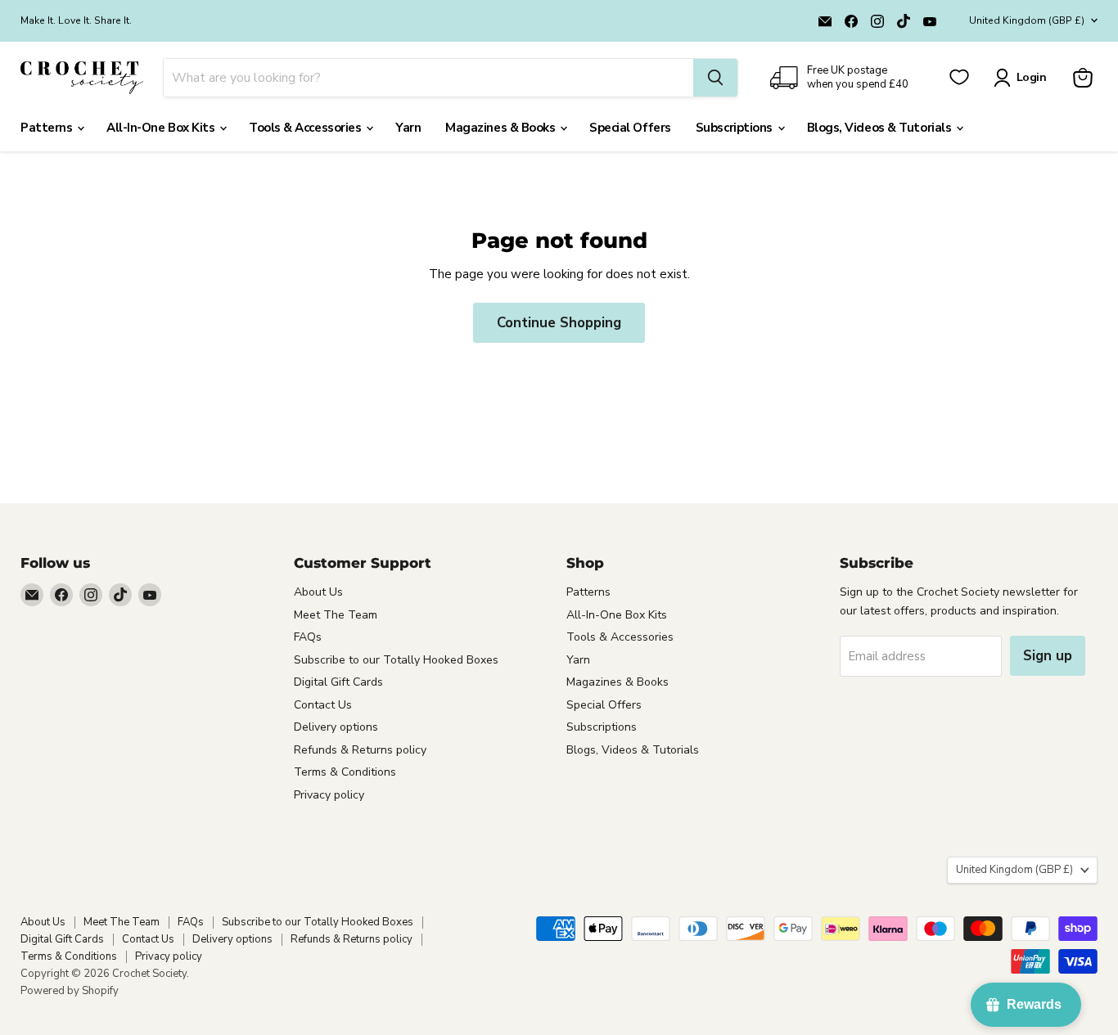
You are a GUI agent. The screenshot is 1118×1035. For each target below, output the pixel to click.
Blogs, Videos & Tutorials (880, 127)
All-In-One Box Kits (162, 127)
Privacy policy (329, 795)
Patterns (47, 127)
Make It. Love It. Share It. (76, 20)
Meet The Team (335, 615)
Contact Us (323, 705)
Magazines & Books (501, 127)
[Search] (715, 78)
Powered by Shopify (69, 990)
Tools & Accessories (306, 127)
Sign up (1047, 655)
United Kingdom (1026, 20)
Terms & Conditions (345, 772)
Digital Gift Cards (338, 682)
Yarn (408, 127)
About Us (318, 592)
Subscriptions (736, 127)
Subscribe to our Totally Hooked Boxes (396, 660)
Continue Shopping (559, 322)
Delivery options (336, 727)
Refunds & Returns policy (360, 750)
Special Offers (630, 127)
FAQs (308, 637)
